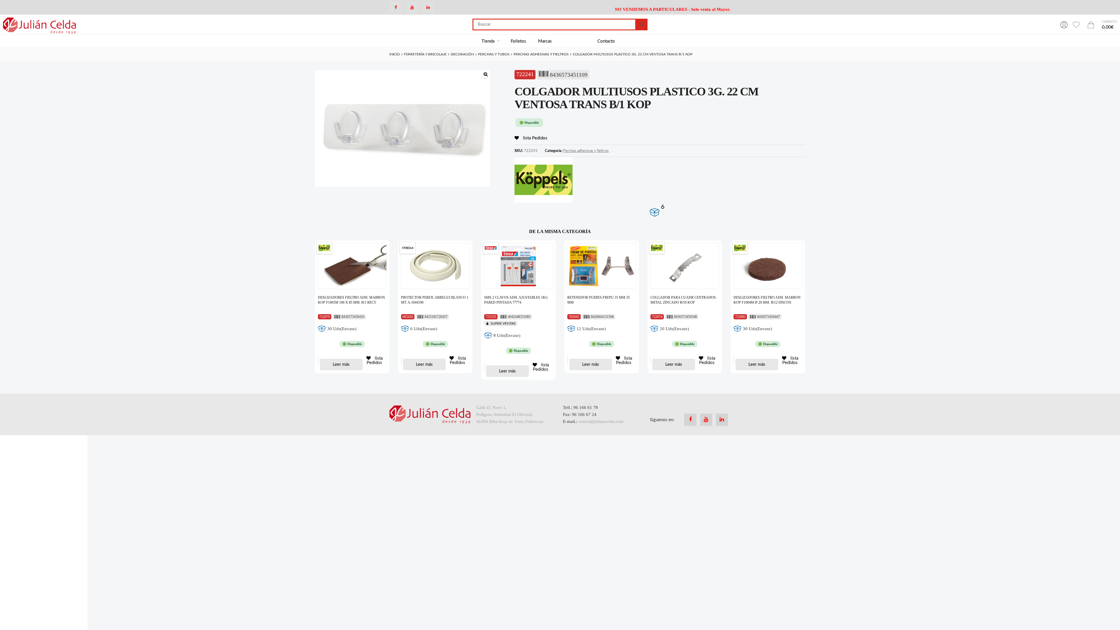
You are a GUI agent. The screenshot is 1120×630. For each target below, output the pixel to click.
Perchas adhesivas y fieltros (541, 54)
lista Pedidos (534, 138)
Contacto (606, 41)
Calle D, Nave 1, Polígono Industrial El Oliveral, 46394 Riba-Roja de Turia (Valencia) (509, 414)
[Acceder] (1064, 24)
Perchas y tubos (494, 54)
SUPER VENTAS (503, 323)
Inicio (394, 54)
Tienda (489, 41)
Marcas (545, 41)
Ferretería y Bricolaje (425, 54)
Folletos (518, 41)
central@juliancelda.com (601, 421)
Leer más (341, 364)
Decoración (462, 54)
